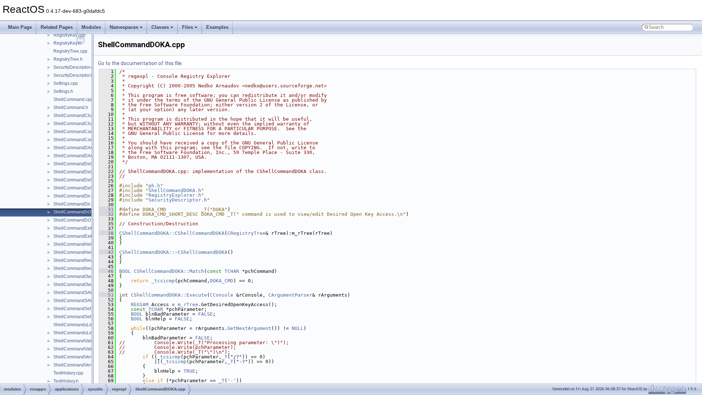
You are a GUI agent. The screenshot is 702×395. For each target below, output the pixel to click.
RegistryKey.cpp (69, 35)
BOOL (125, 271)
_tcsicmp (163, 280)
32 (106, 214)
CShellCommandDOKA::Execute (169, 295)
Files (187, 27)
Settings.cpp (65, 83)
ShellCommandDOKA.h (77, 220)
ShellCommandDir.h (73, 204)
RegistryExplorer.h (174, 195)
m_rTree (188, 304)
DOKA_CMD (221, 280)
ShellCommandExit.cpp (76, 228)
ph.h (154, 185)
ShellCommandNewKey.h (79, 268)
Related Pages (57, 27)
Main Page (20, 27)
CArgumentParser (290, 295)
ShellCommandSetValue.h (79, 316)
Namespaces (124, 27)
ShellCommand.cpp (73, 99)
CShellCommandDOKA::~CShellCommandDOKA (173, 252)
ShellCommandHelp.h (75, 252)
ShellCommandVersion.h (78, 365)
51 (106, 295)
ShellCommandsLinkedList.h (82, 332)
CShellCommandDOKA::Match (169, 271)
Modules (91, 27)
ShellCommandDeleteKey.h (81, 171)
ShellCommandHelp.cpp (77, 244)
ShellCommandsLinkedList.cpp (84, 324)
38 (106, 233)
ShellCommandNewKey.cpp (81, 260)
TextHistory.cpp (68, 373)
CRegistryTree (246, 233)
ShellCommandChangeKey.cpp (84, 115)
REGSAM (139, 304)
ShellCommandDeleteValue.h (83, 188)
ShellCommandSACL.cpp (79, 292)
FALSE (205, 314)
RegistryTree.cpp (70, 51)
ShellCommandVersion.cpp (80, 357)
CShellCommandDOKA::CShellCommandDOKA (171, 233)
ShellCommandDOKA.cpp (79, 212)
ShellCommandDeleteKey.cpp (83, 163)
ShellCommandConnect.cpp (81, 131)
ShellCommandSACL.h (76, 300)
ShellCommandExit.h (74, 236)
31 (106, 209)
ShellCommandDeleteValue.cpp (85, 180)
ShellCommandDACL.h (76, 155)
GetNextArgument (249, 328)
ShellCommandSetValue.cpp (82, 308)
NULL (297, 328)
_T (224, 357)
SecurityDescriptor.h (73, 75)
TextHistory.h (66, 381)
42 (106, 252)
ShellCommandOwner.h (77, 284)
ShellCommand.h (70, 107)
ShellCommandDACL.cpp (79, 147)
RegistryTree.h (68, 59)
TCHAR (231, 271)
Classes (160, 27)
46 (106, 271)
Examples (217, 27)
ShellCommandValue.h (76, 348)
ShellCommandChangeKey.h (82, 123)
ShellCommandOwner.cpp (79, 276)
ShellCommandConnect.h (79, 139)
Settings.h (63, 91)
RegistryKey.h (67, 43)
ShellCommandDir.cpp (75, 196)
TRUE (189, 371)
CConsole (221, 295)
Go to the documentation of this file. (140, 63)
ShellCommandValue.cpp (78, 340)
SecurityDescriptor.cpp (75, 67)
